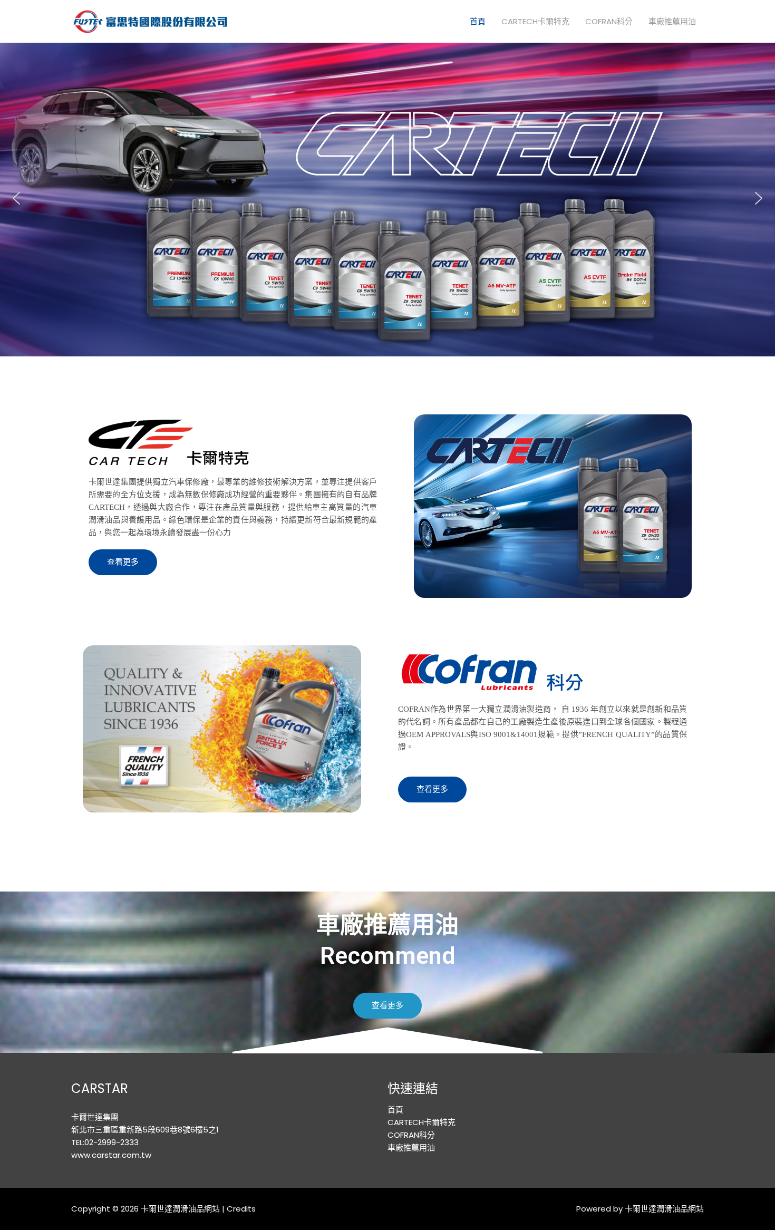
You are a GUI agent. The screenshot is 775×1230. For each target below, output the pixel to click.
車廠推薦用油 (672, 21)
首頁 (478, 21)
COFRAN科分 (609, 21)
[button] (16, 198)
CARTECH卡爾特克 (535, 21)
